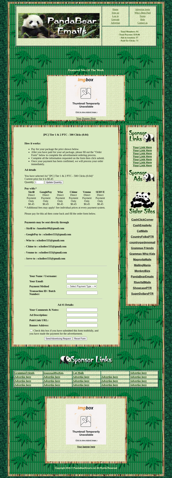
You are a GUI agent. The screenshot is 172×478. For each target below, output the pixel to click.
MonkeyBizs (142, 271)
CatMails (142, 231)
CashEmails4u (142, 225)
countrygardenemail (142, 242)
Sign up (115, 13)
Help (142, 19)
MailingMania (142, 265)
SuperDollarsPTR (142, 293)
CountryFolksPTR (142, 236)
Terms (142, 16)
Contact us (142, 23)
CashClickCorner (142, 219)
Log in (115, 16)
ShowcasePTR (142, 288)
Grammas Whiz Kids (142, 253)
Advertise (115, 23)
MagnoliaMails (142, 259)
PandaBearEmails (142, 276)
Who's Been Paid (143, 13)
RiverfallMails (142, 282)
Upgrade (115, 19)
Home (115, 9)
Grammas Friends (142, 248)
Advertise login (142, 9)
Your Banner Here (86, 118)
